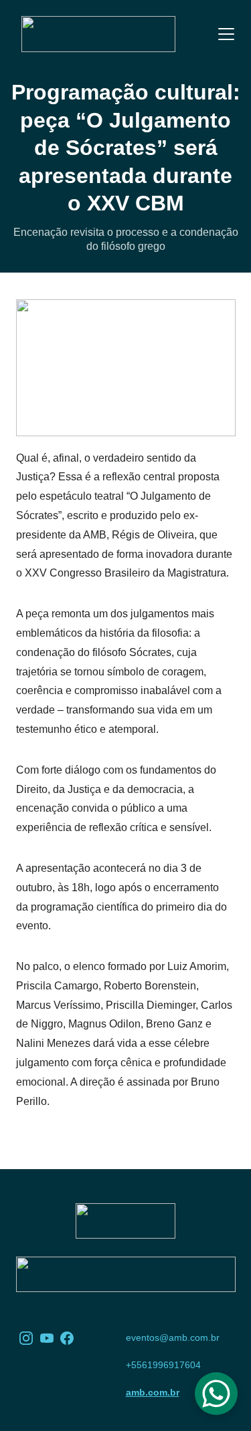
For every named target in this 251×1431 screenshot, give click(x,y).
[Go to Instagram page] (26, 1338)
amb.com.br (152, 1392)
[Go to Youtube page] (47, 1338)
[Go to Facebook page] (67, 1338)
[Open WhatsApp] (216, 1393)
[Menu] (226, 34)
